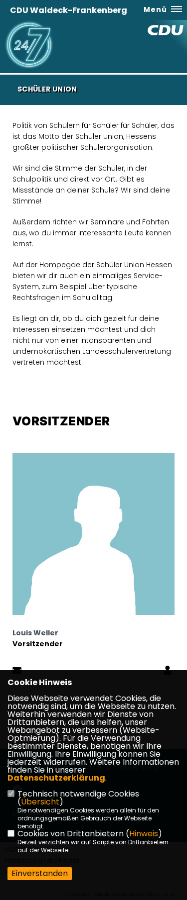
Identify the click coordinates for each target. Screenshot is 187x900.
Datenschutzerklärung (56, 778)
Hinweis (143, 833)
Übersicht (40, 801)
